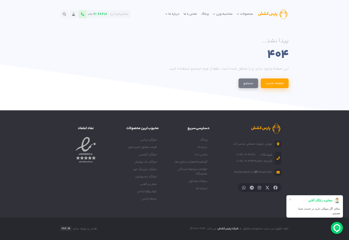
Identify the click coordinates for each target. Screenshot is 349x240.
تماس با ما (190, 14)
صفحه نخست (275, 83)
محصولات (246, 14)
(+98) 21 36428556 (249, 161)
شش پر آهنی (148, 184)
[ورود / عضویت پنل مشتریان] (73, 14)
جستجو (248, 83)
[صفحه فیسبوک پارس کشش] (275, 188)
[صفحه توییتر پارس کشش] (267, 188)
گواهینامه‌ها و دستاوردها (191, 162)
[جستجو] (64, 14)
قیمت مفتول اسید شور (142, 147)
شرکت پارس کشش (228, 228)
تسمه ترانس (149, 198)
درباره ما (174, 14)
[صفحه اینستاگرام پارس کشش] (259, 188)
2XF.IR (66, 228)
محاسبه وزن (224, 14)
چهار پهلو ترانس (147, 191)
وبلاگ (205, 14)
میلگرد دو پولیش (146, 176)
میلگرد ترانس (148, 140)
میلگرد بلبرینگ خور (145, 169)
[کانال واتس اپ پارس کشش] (244, 188)
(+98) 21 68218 (246, 155)
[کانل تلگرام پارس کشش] (252, 188)
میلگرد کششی (148, 154)
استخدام (201, 188)
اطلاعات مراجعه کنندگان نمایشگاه (192, 171)
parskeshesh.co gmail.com (253, 172)
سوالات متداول (197, 181)
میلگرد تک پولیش (145, 162)
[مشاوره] (83, 14)
